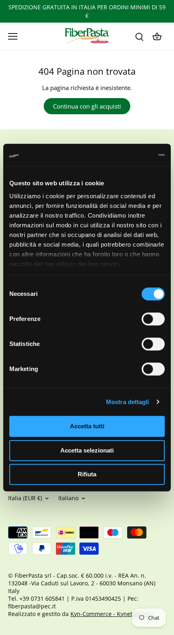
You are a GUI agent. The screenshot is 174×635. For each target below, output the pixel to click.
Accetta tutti (87, 426)
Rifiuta (87, 474)
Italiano (68, 498)
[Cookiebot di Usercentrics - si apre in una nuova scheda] (129, 155)
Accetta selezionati (87, 450)
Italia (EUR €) (25, 498)
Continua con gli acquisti (87, 106)
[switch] (153, 318)
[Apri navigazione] (12, 36)
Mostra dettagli (127, 401)
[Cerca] (139, 36)
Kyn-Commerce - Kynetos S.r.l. (111, 614)
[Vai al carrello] (157, 36)
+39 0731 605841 (42, 598)
